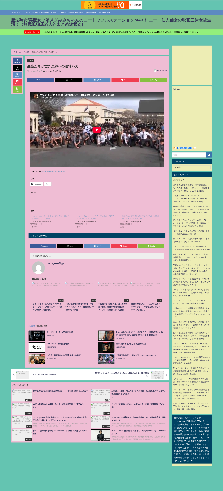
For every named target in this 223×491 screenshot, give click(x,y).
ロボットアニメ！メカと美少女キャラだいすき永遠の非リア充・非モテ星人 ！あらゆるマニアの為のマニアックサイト (191, 282)
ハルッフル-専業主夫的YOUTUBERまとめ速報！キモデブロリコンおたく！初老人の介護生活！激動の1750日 (191, 292)
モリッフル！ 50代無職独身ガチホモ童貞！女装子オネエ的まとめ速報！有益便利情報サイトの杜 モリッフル (191, 382)
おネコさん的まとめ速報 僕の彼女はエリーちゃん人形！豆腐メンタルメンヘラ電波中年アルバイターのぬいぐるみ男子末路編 (191, 188)
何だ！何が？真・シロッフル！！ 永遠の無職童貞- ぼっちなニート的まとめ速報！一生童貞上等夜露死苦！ (191, 257)
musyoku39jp (162, 70)
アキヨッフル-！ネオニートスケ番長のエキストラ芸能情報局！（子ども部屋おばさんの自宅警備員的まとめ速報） (191, 360)
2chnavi (176, 89)
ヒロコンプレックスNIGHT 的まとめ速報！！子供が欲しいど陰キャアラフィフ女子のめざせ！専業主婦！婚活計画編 (191, 406)
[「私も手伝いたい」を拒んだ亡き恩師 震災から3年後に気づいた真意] (52, 221)
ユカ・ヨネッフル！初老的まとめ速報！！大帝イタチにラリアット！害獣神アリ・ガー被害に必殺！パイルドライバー (191, 325)
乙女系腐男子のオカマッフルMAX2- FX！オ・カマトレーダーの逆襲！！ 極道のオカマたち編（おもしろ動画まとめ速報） (191, 198)
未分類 (30, 60)
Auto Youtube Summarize (53, 171)
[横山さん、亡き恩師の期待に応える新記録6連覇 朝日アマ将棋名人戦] (142, 221)
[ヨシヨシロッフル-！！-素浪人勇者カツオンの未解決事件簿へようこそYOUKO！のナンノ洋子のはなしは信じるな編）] (191, 371)
